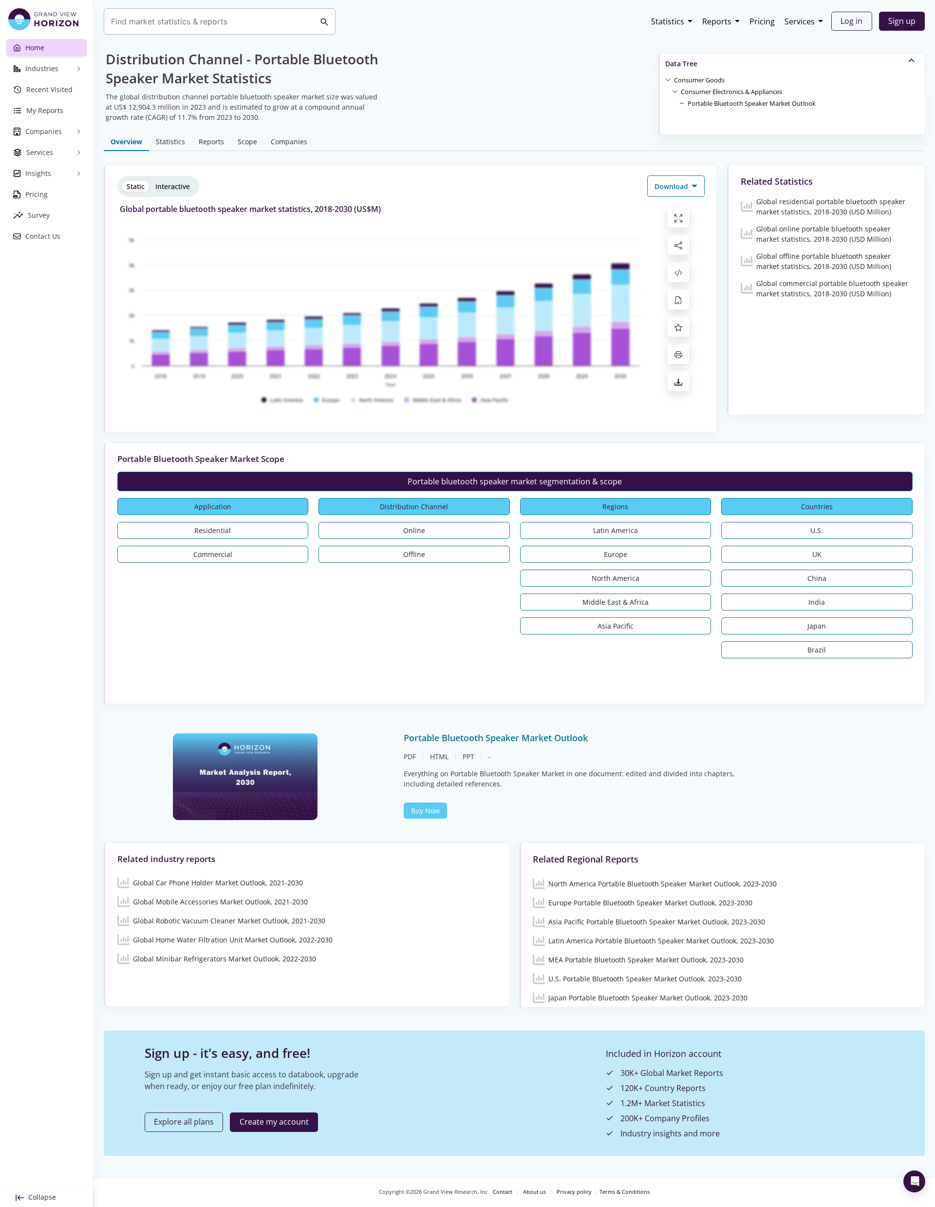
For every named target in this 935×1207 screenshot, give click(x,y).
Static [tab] (136, 186)
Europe (615, 554)
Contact (502, 1191)
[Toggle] (668, 79)
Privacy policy (574, 1191)
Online (414, 530)
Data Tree (681, 63)
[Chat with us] (914, 1181)
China (816, 578)
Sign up (902, 21)
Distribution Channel (414, 506)
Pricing (762, 21)
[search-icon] (324, 21)
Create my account (274, 1121)
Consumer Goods (699, 80)
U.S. (816, 530)
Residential (212, 530)
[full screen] (678, 217)
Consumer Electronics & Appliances (731, 91)
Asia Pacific (616, 626)
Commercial (212, 554)
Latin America (615, 530)
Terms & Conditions (624, 1191)
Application (212, 506)
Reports (716, 21)
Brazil (816, 649)
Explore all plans (184, 1121)
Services (800, 21)
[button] (699, 79)
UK (817, 554)
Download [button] (672, 186)
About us (534, 1191)
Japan (816, 626)
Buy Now (425, 810)
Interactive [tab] (172, 186)
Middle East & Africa (615, 602)
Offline (414, 554)
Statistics (667, 21)
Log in (851, 21)
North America (615, 578)
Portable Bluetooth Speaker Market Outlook (752, 103)
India (816, 602)
